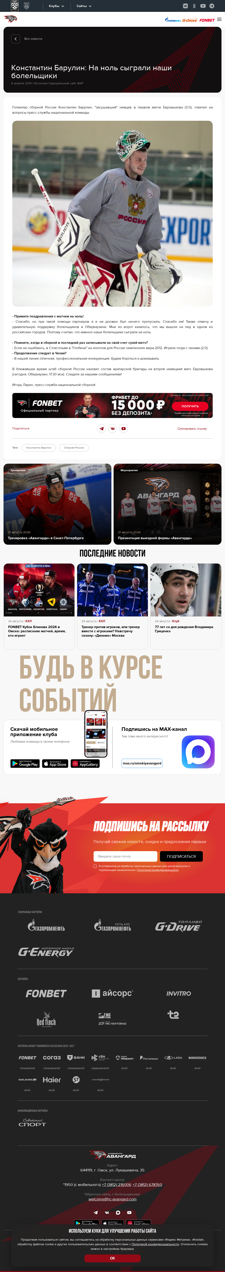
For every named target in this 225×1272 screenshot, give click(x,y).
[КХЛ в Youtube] (203, 6)
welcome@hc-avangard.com (113, 1199)
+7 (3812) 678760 (147, 1185)
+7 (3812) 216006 (116, 1185)
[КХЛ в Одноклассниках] (194, 6)
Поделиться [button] (20, 428)
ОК (112, 1258)
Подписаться (181, 856)
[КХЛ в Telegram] (211, 6)
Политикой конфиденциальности (158, 870)
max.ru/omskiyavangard (142, 763)
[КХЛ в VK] (185, 6)
